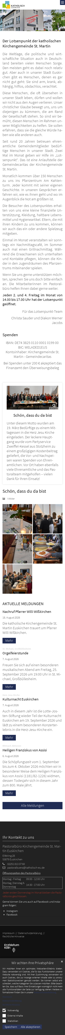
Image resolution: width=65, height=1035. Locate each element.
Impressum (7, 996)
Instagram (12, 911)
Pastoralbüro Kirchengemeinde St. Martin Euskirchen (31, 848)
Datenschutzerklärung (45, 992)
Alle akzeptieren (30, 1027)
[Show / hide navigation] (62, 2)
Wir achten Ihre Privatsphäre (33, 963)
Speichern (11, 1027)
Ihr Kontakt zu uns (18, 837)
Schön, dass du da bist (32, 415)
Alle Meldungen (32, 805)
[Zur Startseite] (13, 5)
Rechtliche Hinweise (11, 1004)
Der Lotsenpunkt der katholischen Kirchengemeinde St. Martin (31, 43)
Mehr (9, 640)
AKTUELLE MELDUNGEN (23, 603)
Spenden (10, 334)
